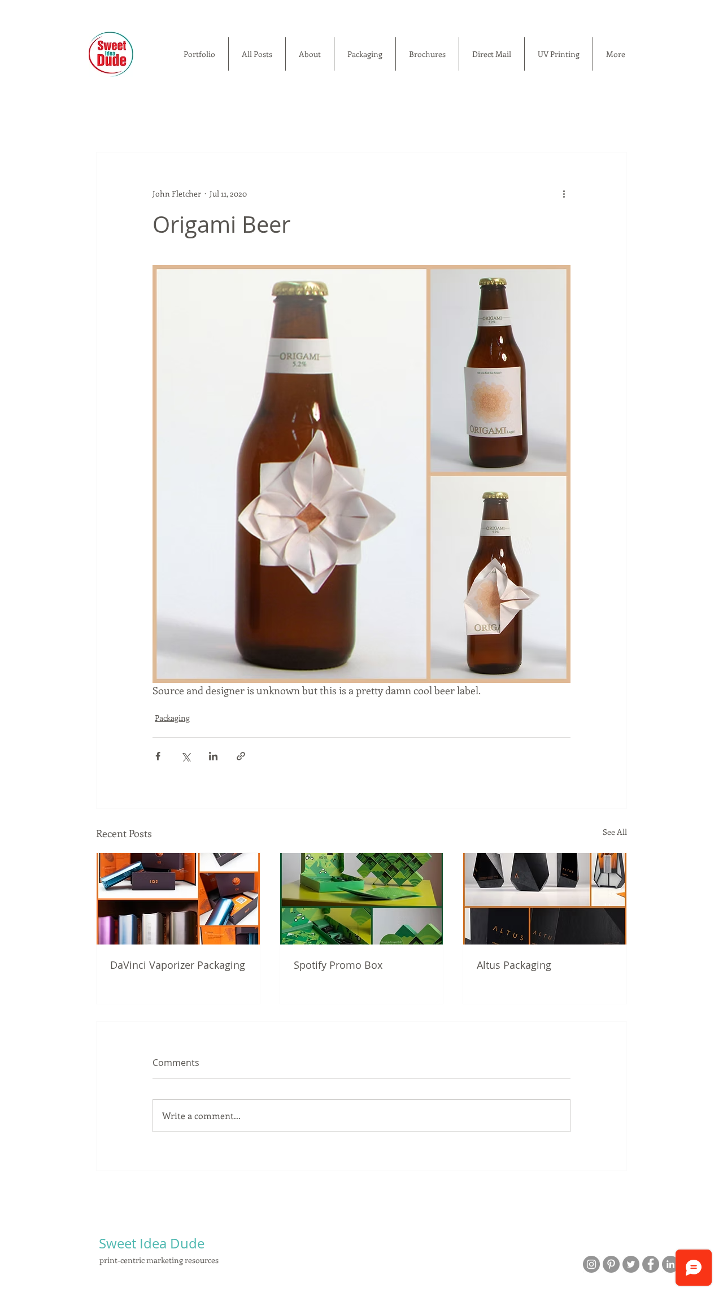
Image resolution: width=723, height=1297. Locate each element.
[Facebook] (650, 1264)
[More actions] (563, 193)
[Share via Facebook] (158, 756)
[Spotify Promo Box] (361, 899)
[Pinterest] (611, 1264)
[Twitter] (630, 1264)
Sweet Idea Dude (151, 1243)
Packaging (172, 717)
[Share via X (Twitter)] (185, 756)
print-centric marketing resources (159, 1260)
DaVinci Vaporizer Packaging (177, 965)
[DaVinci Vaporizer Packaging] (178, 899)
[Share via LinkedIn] (213, 756)
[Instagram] (591, 1264)
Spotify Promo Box (338, 965)
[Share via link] (241, 756)
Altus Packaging (514, 965)
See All (615, 831)
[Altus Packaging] (544, 899)
